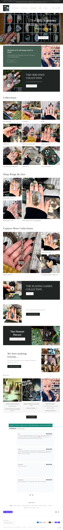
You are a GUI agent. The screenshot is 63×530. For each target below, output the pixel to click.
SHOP (14, 505)
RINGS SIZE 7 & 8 (8, 198)
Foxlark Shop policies (26, 505)
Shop (30, 293)
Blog (38, 507)
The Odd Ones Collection (10, 166)
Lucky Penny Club (46, 252)
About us (19, 505)
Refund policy (34, 505)
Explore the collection (33, 314)
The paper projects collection (49, 274)
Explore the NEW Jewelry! (17, 339)
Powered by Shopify (17, 527)
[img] (13, 428)
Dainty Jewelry (45, 144)
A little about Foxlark (50, 410)
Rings (42, 121)
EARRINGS (6, 144)
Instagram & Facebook (14, 366)
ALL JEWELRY (7, 121)
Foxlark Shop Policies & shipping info (12, 409)
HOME (11, 505)
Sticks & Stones (7, 274)
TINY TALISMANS (46, 166)
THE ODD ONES (31, 85)
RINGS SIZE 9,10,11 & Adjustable (31, 220)
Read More (11, 61)
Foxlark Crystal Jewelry (10, 527)
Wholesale (26, 507)
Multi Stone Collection (28, 144)
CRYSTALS (25, 166)
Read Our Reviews (31, 408)
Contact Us (50, 505)
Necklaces (25, 121)
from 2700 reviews (20, 428)
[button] (15, 8)
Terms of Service (32, 507)
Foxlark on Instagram (42, 505)
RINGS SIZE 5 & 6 (8, 220)
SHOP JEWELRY (31, 417)
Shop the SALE (43, 37)
